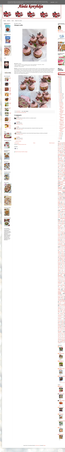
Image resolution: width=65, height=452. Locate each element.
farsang (60, 194)
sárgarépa (63, 300)
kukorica (59, 240)
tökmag (59, 327)
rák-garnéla (59, 288)
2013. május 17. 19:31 (20, 139)
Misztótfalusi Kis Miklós (61, 263)
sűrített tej (59, 309)
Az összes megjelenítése (62, 382)
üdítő (63, 330)
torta (64, 325)
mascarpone (63, 256)
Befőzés (59, 155)
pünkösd (62, 286)
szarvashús (59, 314)
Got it (56, 2)
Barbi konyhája (61, 434)
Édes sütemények (19, 112)
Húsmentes (59, 209)
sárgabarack (59, 300)
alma (64, 144)
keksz (58, 223)
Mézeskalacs (59, 262)
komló (63, 235)
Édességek (22, 112)
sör (59, 306)
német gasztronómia (61, 268)
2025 (59, 79)
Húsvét (63, 209)
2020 (59, 84)
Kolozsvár (59, 234)
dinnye (62, 176)
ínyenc (58, 211)
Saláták (62, 299)
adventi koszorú (60, 142)
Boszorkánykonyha (60, 160)
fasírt (63, 194)
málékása (63, 252)
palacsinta (63, 273)
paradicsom (60, 275)
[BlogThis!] (24, 111)
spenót (59, 308)
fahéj (62, 193)
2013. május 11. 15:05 (20, 129)
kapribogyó (63, 217)
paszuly (59, 278)
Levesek (63, 245)
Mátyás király (62, 257)
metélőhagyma (63, 260)
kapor (63, 216)
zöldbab (59, 339)
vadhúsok (59, 332)
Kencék (59, 227)
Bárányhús (61, 152)
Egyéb (64, 185)
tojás (62, 323)
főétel (61, 197)
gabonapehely (62, 200)
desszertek (63, 175)
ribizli (62, 294)
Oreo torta (9, 83)
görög (63, 202)
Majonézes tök (10, 103)
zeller (58, 338)
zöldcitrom (59, 340)
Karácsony (62, 218)
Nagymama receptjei (61, 266)
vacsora (59, 331)
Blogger (44, 445)
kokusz (59, 232)
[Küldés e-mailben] (23, 111)
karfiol (60, 221)
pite (58, 281)
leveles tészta (62, 244)
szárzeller (63, 314)
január (60, 136)
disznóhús (59, 177)
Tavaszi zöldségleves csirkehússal (61, 117)
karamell (64, 220)
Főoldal (4, 20)
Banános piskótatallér (61, 131)
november (61, 94)
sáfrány (59, 298)
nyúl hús (62, 269)
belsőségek (63, 155)
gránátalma (59, 203)
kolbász (62, 233)
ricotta (64, 294)
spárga (63, 307)
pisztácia (63, 280)
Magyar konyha (61, 249)
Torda (63, 324)
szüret (63, 320)
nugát (58, 269)
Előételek (8, 20)
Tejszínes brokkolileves (61, 110)
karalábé (59, 220)
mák (62, 251)
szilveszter (59, 318)
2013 (59, 92)
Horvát (62, 208)
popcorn (63, 282)
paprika (61, 274)
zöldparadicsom (62, 341)
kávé (63, 221)
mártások (59, 256)
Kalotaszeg (59, 216)
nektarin (63, 267)
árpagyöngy (60, 147)
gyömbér (59, 205)
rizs (59, 295)
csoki (58, 171)
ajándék (63, 143)
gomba (59, 202)
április (60, 132)
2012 (59, 137)
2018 (59, 86)
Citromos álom (10, 113)
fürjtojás (61, 199)
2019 (59, 85)
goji (63, 201)
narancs (59, 267)
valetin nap (62, 333)
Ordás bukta (10, 78)
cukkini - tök (59, 166)
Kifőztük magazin (60, 229)
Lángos (59, 242)
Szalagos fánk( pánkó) (10, 94)
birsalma (64, 156)
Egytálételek (60, 187)
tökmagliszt (63, 327)
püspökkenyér (59, 287)
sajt (62, 298)
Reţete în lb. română (18, 20)
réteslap (59, 291)
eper (58, 190)
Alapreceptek (60, 144)
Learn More (52, 2)
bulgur (63, 162)
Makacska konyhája (62, 376)
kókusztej (59, 233)
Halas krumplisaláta (62, 127)
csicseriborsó (59, 168)
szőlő (64, 319)
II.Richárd (62, 210)
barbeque (59, 153)
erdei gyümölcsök (63, 190)
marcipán (59, 255)
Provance (59, 284)
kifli (63, 228)
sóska (64, 305)
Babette (60, 427)
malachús (59, 252)
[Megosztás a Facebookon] (26, 111)
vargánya (62, 334)
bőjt (60, 161)
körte (58, 238)
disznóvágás (60, 178)
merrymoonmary (37, 445)
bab (62, 150)
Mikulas (63, 262)
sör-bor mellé (62, 306)
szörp (60, 320)
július (60, 99)
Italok (61, 211)
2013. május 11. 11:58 (20, 124)
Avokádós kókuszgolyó (61, 107)
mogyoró (59, 264)
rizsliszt (63, 295)
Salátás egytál (61, 108)
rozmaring (59, 297)
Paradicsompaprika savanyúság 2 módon (10, 89)
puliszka (59, 285)
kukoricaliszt (60, 241)
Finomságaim (61, 346)
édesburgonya (62, 183)
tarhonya (59, 321)
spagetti (59, 307)
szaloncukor (59, 312)
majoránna (59, 251)
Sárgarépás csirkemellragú (61, 124)
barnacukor (62, 153)
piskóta (60, 280)
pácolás (63, 272)
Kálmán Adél (61, 30)
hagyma (64, 206)
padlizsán (59, 273)
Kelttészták (59, 225)
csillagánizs (63, 168)
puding (63, 284)
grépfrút (63, 203)
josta (63, 212)
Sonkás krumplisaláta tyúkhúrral (61, 120)
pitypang (61, 281)
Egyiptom (62, 186)
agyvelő (60, 143)
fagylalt (59, 193)
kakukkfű (59, 215)
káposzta (59, 217)
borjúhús (59, 159)
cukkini (62, 165)
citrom (61, 164)
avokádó (64, 149)
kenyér (63, 227)
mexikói (60, 261)
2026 (59, 78)
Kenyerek (59, 228)
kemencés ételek (60, 226)
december (61, 93)
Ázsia (60, 150)
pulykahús (63, 285)
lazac (62, 242)
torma (58, 325)
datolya (59, 175)
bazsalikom (59, 154)
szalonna (63, 312)
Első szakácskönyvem (61, 189)
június (60, 100)
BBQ (63, 154)
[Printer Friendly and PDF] (16, 149)
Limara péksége (61, 407)
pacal (58, 272)
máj (64, 249)
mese (58, 260)
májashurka (61, 250)
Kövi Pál (62, 238)
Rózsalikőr (60, 113)
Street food (62, 308)
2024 (59, 80)
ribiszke (59, 294)
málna (25, 112)
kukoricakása (63, 240)
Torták (13, 20)
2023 (59, 81)
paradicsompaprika (60, 276)
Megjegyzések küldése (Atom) (22, 144)
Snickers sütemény (10, 99)
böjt (58, 161)
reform (63, 288)
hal (59, 207)
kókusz (63, 232)
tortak (59, 326)
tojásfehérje (59, 324)
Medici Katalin (63, 258)
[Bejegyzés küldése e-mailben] (22, 111)
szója (62, 319)
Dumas (59, 179)
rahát (63, 287)
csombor (60, 173)
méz (62, 261)
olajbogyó (59, 270)
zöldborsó (63, 339)
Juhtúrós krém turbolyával (61, 112)
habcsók (60, 206)
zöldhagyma (63, 340)
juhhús (63, 213)
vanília (58, 334)
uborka (60, 330)
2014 (59, 91)
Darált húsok (61, 174)
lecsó (64, 242)
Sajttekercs (10, 108)
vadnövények (63, 332)
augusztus (61, 98)
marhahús (62, 255)
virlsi (63, 335)
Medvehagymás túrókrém (61, 129)
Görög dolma (61, 105)
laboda (64, 241)
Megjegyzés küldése (18, 141)
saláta (59, 299)
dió (64, 176)
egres (61, 185)
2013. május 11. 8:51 (19, 119)
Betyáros (60, 156)
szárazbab (61, 313)
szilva (60, 317)
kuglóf (63, 239)
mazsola (59, 258)
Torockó (62, 325)
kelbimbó (62, 223)
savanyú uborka (62, 302)
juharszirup (59, 213)
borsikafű (63, 159)
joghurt (60, 212)
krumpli (59, 239)
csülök (64, 173)
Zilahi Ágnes (62, 338)
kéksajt (63, 222)
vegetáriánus (59, 335)
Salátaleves (61, 126)
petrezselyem (59, 279)
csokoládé (63, 172)
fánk (64, 193)
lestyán (59, 244)
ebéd (64, 179)
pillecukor (64, 279)
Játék (64, 211)
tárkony (63, 321)
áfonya (64, 142)
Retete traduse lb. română (61, 292)
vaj (59, 333)
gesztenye (59, 201)
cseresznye (61, 167)
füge (58, 199)
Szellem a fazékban (62, 400)
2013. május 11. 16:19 (20, 134)
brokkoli (63, 161)
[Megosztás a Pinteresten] (27, 111)
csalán (64, 166)
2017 (59, 87)
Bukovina (59, 162)
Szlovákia (59, 319)
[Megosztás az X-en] (25, 111)
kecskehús (59, 222)
